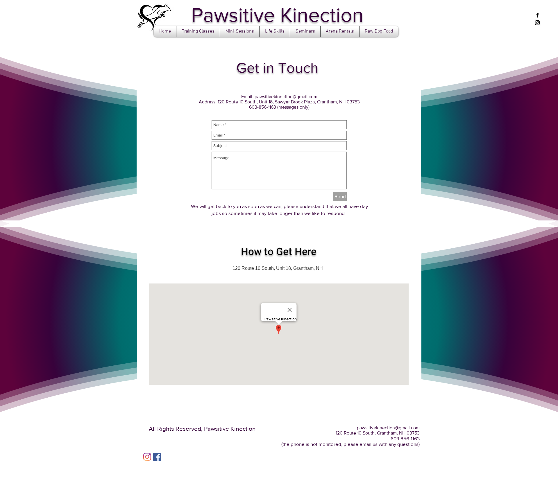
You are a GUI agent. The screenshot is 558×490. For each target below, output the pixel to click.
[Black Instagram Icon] (537, 22)
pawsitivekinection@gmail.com (286, 96)
